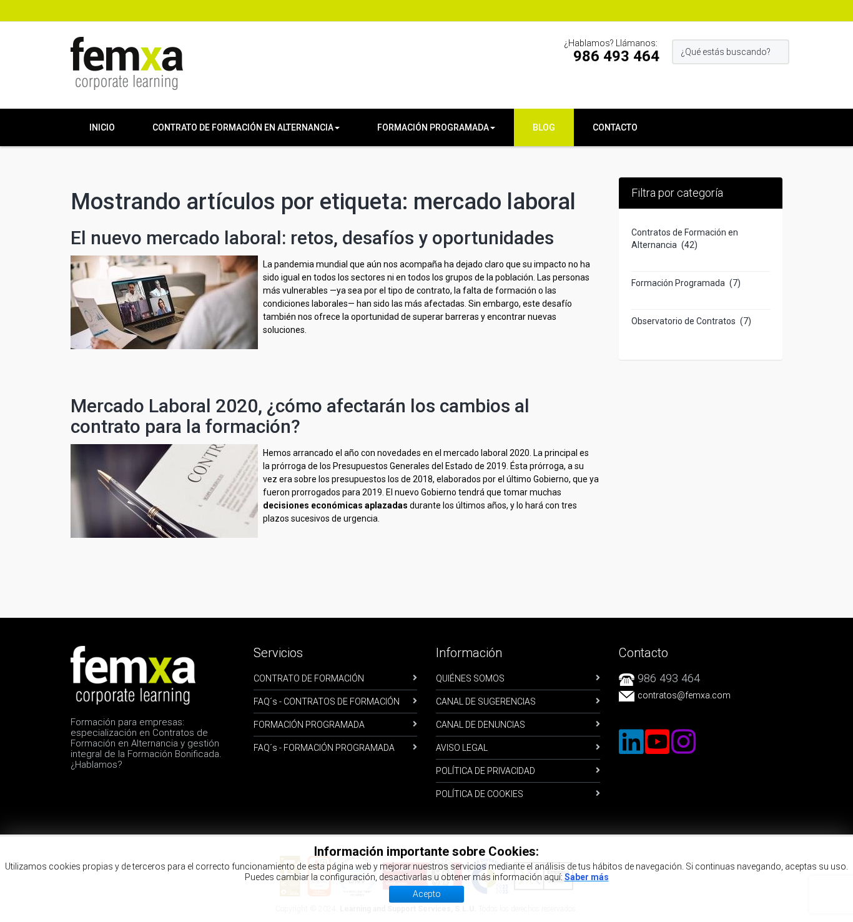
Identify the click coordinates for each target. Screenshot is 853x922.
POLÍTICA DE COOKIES (479, 794)
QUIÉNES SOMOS (470, 678)
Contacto (615, 127)
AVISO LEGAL (462, 748)
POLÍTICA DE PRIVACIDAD (485, 771)
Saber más (587, 877)
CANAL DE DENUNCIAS (480, 725)
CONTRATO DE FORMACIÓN (309, 678)
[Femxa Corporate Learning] (127, 63)
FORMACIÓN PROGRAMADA (309, 725)
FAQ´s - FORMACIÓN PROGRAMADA (324, 748)
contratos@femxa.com (684, 695)
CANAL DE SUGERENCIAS (486, 701)
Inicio (102, 127)
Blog (544, 127)
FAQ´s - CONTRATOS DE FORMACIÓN (327, 701)
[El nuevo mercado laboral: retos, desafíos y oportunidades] (164, 301)
